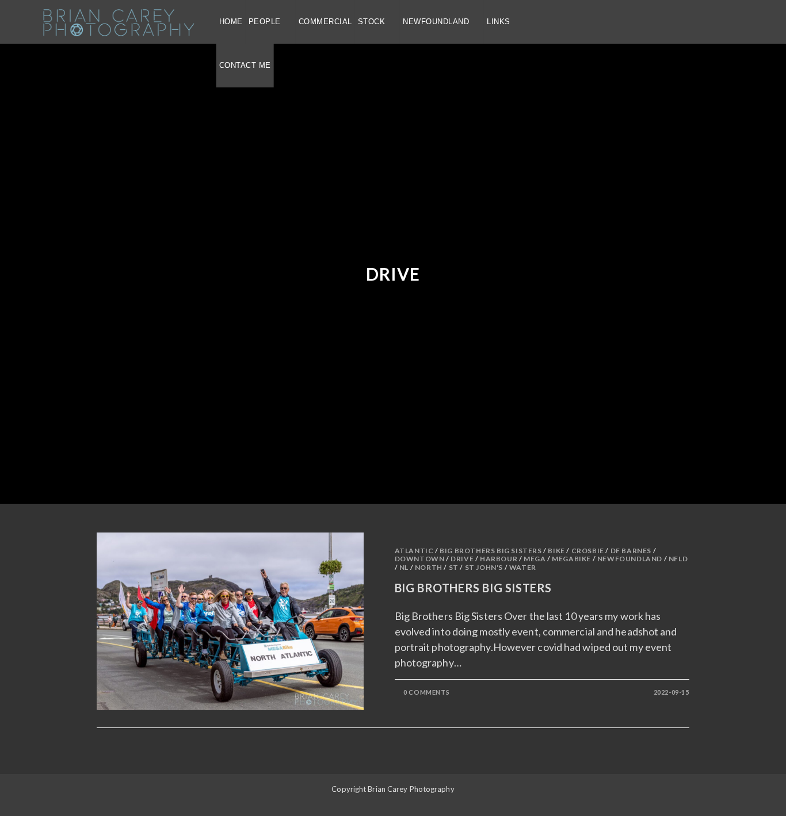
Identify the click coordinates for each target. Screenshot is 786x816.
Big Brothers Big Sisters (490, 550)
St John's (484, 567)
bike (556, 550)
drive (462, 558)
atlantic (414, 550)
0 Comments (426, 692)
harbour (498, 558)
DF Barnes (631, 550)
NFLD (678, 558)
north (428, 567)
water (522, 567)
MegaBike (571, 558)
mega (534, 558)
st (454, 567)
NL (404, 567)
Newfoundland (629, 558)
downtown (420, 558)
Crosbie (587, 550)
